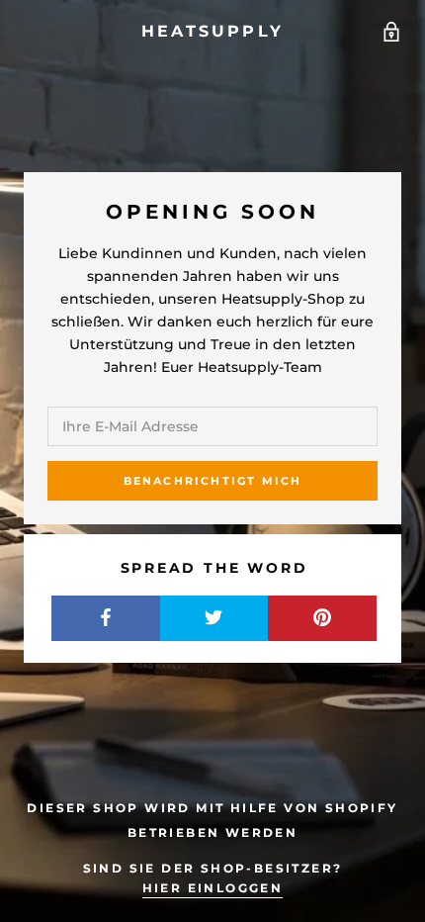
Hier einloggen (213, 887)
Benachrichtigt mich (213, 481)
